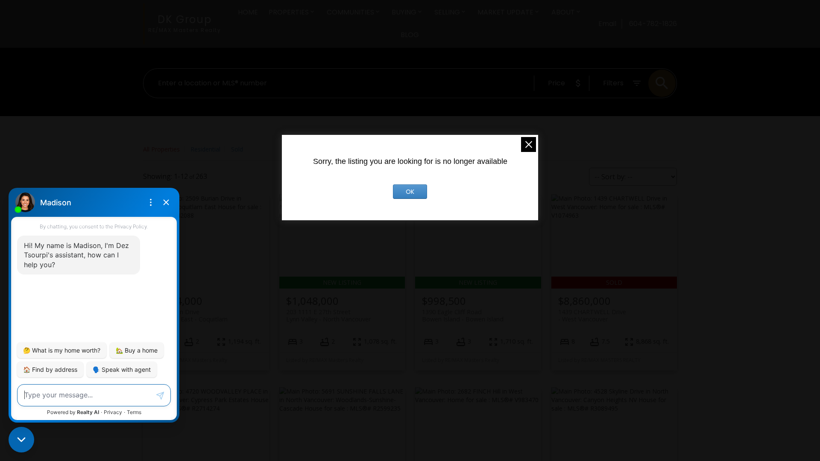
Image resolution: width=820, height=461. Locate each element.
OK (410, 191)
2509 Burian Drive (189, 315)
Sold (237, 149)
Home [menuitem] (248, 12)
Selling (447, 12)
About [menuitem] (563, 12)
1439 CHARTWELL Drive (592, 315)
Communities (350, 12)
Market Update (505, 12)
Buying (404, 12)
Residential (205, 149)
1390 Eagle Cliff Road (463, 315)
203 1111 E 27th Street (328, 315)
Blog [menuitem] (410, 35)
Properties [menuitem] (289, 12)
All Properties (161, 149)
